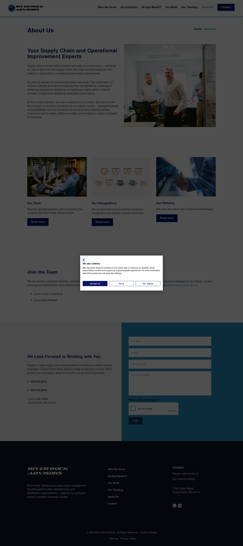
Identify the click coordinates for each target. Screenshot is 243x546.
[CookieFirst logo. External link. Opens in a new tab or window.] (84, 260)
